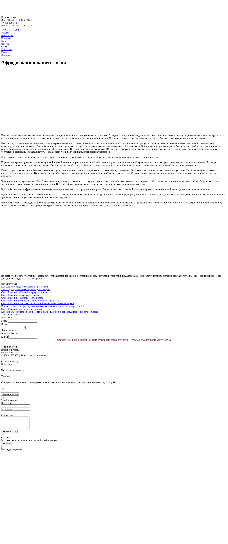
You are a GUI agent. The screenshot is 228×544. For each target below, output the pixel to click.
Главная (5, 52)
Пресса (5, 43)
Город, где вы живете (12, 370)
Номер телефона (10, 333)
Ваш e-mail (7, 403)
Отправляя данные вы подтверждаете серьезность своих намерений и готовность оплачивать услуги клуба (114, 340)
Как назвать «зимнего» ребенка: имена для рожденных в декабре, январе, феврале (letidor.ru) (50, 311)
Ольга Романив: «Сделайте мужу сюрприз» (24, 292)
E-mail (4, 336)
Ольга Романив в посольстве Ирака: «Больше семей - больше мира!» (37, 303)
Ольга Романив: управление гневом (20, 295)
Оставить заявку (10, 394)
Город (4, 320)
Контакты (6, 49)
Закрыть (6, 443)
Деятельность (8, 330)
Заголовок (6, 409)
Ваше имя (6, 317)
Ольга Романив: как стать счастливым (21, 309)
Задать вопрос (9, 431)
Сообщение (7, 415)
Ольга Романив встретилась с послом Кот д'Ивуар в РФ (30, 300)
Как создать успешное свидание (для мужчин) (25, 286)
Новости (5, 55)
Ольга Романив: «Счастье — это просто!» (23, 298)
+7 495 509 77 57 (10, 22)
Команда (5, 38)
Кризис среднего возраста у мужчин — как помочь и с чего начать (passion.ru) (42, 306)
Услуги (5, 32)
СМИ (4, 46)
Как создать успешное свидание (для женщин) (25, 289)
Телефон (5, 376)
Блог (3, 41)
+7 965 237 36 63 (10, 30)
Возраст (5, 324)
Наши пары (7, 35)
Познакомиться (9, 347)
